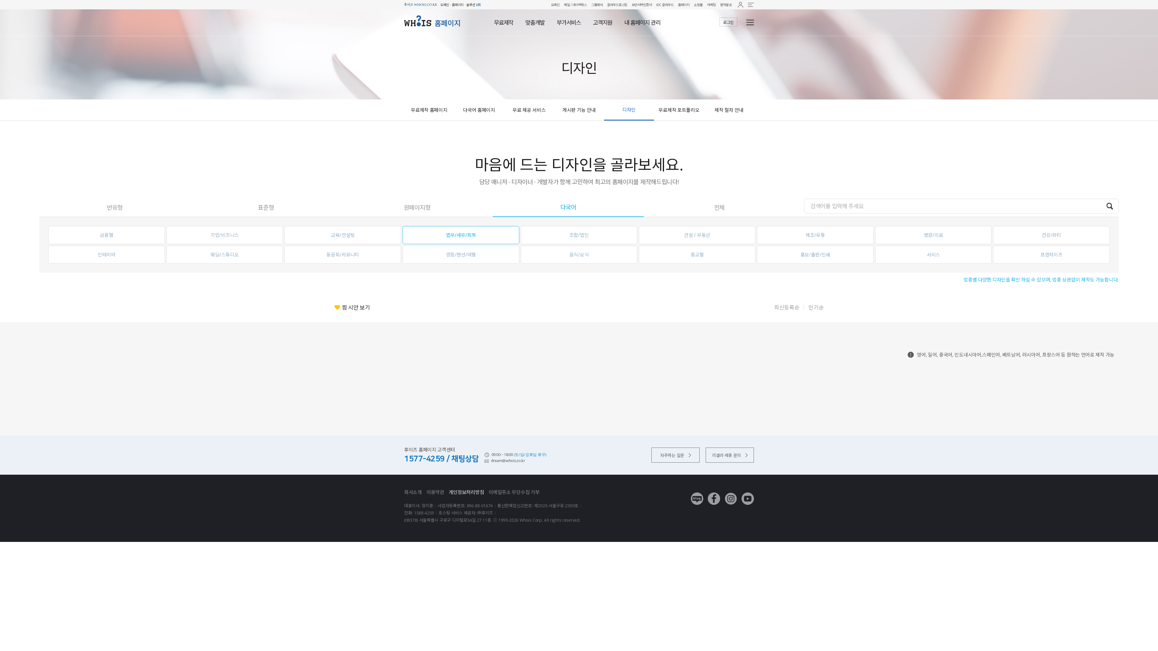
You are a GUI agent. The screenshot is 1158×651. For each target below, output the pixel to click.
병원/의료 (933, 235)
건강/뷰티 (1051, 235)
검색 (1109, 206)
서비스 (933, 254)
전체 (719, 207)
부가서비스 (569, 23)
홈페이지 (683, 4)
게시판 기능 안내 (579, 110)
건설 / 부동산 (697, 235)
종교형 (697, 254)
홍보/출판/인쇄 (815, 254)
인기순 (816, 307)
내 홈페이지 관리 (642, 23)
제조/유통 (815, 235)
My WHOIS (740, 5)
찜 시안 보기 (356, 307)
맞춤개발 (535, 23)
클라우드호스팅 (617, 4)
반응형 (115, 207)
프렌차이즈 (1051, 254)
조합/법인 (579, 235)
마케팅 (711, 4)
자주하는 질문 (672, 455)
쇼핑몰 (698, 4)
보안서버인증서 (642, 4)
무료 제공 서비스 (529, 110)
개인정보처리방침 (466, 492)
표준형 (266, 207)
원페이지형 (417, 207)
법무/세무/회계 (461, 235)
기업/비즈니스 (224, 235)
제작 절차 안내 (728, 110)
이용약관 (435, 492)
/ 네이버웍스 (578, 4)
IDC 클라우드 (664, 4)
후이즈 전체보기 (751, 5)
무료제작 (503, 23)
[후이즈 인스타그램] (731, 494)
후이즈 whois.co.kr (420, 4)
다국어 (568, 207)
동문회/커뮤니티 (342, 254)
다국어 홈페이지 (479, 110)
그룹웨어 (597, 4)
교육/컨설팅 (343, 235)
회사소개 (413, 492)
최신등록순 (786, 307)
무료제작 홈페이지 (429, 110)
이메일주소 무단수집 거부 (514, 492)
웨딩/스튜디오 (224, 254)
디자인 (629, 109)
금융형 (106, 235)
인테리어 (106, 254)
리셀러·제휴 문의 (726, 455)
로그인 (728, 22)
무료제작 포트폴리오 (678, 110)
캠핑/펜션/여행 (461, 254)
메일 (567, 4)
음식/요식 (579, 254)
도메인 (555, 4)
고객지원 (602, 23)
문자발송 (726, 4)
